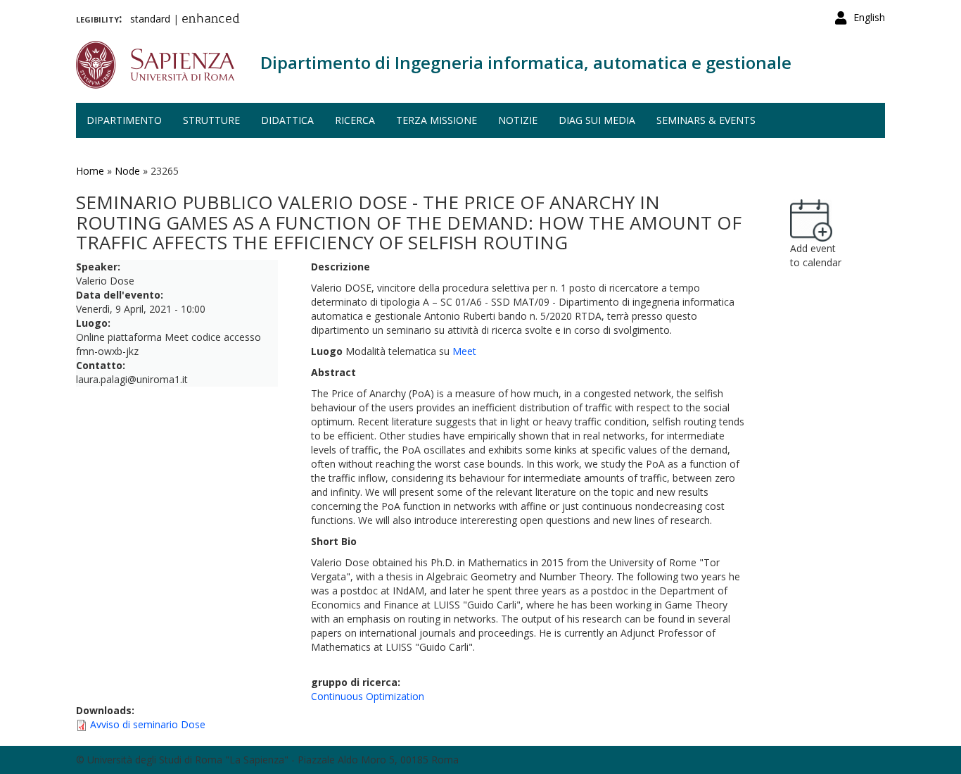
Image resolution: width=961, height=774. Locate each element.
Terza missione (436, 120)
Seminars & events (706, 120)
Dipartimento (124, 120)
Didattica (287, 120)
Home (90, 170)
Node (127, 170)
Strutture (211, 120)
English (869, 17)
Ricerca (355, 120)
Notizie (517, 120)
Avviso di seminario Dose (147, 724)
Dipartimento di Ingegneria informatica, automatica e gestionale (525, 62)
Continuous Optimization (367, 696)
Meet (464, 351)
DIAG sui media (597, 120)
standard (150, 18)
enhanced (211, 19)
